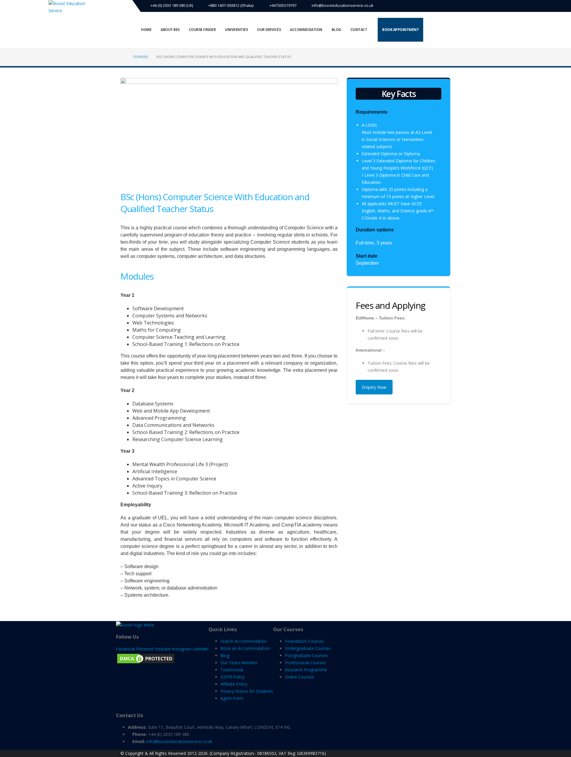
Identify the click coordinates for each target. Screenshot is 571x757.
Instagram (182, 649)
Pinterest (144, 649)
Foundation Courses (304, 641)
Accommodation (306, 29)
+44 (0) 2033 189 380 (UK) (171, 5)
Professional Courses (305, 662)
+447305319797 (283, 5)
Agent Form (231, 698)
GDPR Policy (232, 677)
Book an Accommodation (245, 648)
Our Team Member (239, 662)
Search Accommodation (243, 641)
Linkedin (200, 649)
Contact (358, 29)
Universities (236, 29)
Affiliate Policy (233, 684)
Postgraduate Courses (306, 655)
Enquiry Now (374, 387)
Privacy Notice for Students (246, 691)
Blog (336, 29)
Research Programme (306, 670)
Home (146, 29)
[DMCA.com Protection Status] (145, 658)
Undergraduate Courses (308, 648)
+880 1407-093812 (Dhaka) (230, 5)
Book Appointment (400, 29)
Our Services (269, 29)
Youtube (163, 649)
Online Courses (299, 677)
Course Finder (202, 29)
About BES (170, 29)
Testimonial (231, 670)
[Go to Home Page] (122, 56)
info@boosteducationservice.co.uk (342, 5)
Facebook (125, 649)
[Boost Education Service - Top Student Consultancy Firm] (70, 7)
